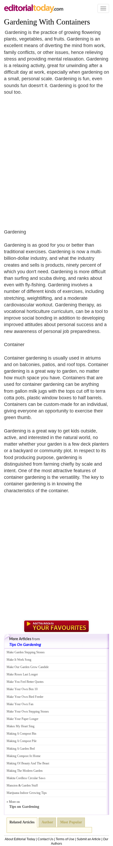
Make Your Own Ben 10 (22, 689)
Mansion (12, 785)
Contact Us (45, 839)
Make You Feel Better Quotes (25, 682)
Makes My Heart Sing (20, 726)
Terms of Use (65, 839)
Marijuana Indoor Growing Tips (27, 793)
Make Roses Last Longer (22, 674)
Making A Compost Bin (21, 733)
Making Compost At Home (23, 756)
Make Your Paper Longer (22, 719)
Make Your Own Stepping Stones (28, 711)
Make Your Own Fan (20, 704)
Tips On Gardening (25, 645)
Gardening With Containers (47, 21)
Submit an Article (89, 839)
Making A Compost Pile (22, 741)
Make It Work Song (19, 659)
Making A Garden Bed (21, 748)
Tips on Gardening (24, 807)
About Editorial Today (20, 839)
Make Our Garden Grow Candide (28, 667)
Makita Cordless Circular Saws (26, 778)
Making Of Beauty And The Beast (28, 763)
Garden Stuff (30, 785)
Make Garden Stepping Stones (26, 652)
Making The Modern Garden (25, 771)
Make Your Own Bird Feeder (25, 697)
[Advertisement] (56, 158)
